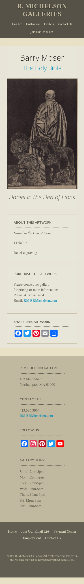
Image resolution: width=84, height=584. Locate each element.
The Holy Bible (42, 68)
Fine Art (17, 24)
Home (12, 531)
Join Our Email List (42, 32)
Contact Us (65, 24)
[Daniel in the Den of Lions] (42, 191)
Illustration (33, 24)
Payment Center (65, 531)
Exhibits (49, 24)
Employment (32, 538)
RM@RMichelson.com (40, 300)
